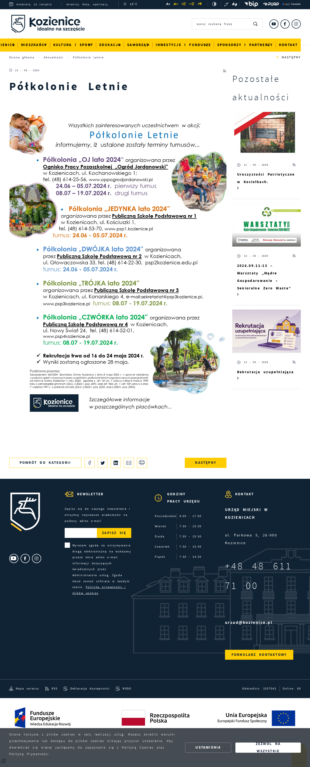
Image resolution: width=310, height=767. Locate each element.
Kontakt (288, 44)
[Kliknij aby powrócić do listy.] (278, 57)
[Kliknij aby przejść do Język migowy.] (234, 4)
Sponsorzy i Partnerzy (245, 44)
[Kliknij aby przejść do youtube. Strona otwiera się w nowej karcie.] (274, 24)
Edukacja (110, 44)
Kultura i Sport (73, 44)
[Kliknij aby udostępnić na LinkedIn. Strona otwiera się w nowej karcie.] (116, 463)
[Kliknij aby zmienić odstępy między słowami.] (192, 4)
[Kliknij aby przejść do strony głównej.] (51, 24)
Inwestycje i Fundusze (183, 44)
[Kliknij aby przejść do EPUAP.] (271, 4)
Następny (291, 57)
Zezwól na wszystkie (268, 747)
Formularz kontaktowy (259, 654)
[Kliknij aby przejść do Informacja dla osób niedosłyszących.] (226, 4)
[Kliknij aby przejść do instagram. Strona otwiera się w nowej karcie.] (296, 24)
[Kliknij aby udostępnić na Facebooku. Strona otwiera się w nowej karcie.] (89, 463)
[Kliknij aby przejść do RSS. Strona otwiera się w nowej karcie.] (224, 70)
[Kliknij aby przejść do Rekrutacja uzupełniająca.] (266, 331)
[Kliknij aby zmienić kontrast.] (214, 4)
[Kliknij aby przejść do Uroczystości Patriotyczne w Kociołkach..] (266, 133)
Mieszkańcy (34, 44)
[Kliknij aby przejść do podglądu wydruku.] (142, 463)
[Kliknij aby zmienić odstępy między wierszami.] (184, 4)
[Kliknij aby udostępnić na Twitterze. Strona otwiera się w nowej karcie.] (103, 463)
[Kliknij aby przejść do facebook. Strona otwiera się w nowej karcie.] (285, 24)
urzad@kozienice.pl (249, 622)
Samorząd (138, 44)
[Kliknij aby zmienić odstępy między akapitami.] (200, 4)
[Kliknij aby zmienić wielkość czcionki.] (168, 4)
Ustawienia (208, 747)
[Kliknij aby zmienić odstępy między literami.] (176, 4)
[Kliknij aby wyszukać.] (256, 24)
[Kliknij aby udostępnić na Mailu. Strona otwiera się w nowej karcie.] (129, 463)
